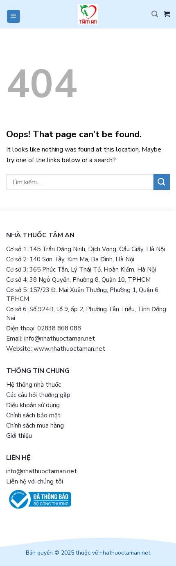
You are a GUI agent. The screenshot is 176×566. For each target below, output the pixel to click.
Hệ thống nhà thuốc (33, 385)
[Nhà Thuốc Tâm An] (88, 14)
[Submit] (161, 182)
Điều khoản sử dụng (33, 405)
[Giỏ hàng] (167, 14)
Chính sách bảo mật (33, 415)
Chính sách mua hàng (35, 425)
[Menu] (13, 16)
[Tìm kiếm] (154, 14)
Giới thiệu (19, 436)
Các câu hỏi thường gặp (38, 395)
